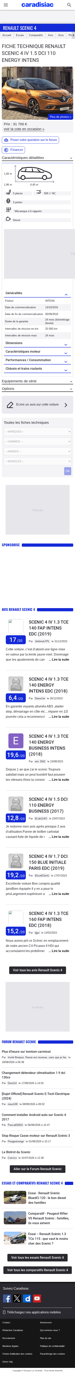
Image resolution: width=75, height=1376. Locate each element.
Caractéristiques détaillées (23, 158)
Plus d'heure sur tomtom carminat (26, 1052)
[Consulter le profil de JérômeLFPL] (15, 633)
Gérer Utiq (7, 1362)
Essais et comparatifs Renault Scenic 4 (32, 1183)
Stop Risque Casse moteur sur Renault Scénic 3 (36, 1136)
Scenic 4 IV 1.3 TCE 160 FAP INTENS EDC (48, 919)
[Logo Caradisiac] (37, 8)
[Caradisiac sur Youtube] (37, 1299)
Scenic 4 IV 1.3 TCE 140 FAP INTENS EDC (48, 628)
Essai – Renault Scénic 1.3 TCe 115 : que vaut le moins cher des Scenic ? (48, 1238)
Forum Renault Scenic (19, 1041)
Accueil (6, 35)
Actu (61, 35)
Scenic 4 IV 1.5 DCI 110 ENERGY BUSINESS (48, 805)
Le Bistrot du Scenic (16, 1152)
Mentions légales (10, 1346)
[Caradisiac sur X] (17, 1299)
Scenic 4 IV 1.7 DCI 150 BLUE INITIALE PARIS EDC (48, 862)
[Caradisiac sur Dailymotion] (27, 1299)
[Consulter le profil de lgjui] (15, 924)
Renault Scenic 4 (19, 27)
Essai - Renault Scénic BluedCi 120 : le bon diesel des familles (47, 1198)
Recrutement (8, 1338)
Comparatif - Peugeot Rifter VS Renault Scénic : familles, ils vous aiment (48, 1218)
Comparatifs (36, 35)
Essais (20, 35)
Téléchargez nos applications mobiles (34, 1312)
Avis (50, 35)
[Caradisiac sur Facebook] (7, 1299)
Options (8, 389)
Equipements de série (19, 381)
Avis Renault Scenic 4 (18, 609)
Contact (6, 1322)
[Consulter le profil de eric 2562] (15, 748)
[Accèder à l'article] (15, 1197)
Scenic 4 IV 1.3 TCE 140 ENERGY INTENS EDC (48, 685)
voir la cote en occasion (24, 129)
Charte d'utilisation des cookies (17, 1354)
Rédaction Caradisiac (12, 1330)
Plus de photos (60, 116)
